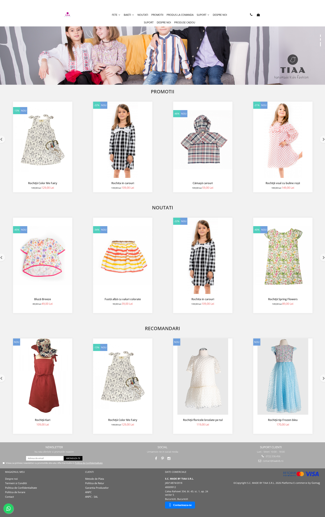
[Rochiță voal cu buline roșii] (282, 140)
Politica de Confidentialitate (89, 462)
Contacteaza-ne (182, 505)
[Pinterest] (163, 458)
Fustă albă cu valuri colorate (123, 299)
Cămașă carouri (203, 183)
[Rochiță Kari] (42, 376)
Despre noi (220, 14)
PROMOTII (157, 14)
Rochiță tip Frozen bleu (283, 420)
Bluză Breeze (42, 299)
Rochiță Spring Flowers (283, 299)
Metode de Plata (94, 478)
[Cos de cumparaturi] (258, 15)
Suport (149, 22)
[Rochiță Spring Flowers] (282, 255)
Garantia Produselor (97, 487)
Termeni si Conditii (16, 483)
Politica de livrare (15, 492)
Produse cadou (184, 22)
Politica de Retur (94, 483)
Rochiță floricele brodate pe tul (203, 420)
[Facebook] (156, 458)
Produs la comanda (180, 14)
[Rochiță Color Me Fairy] (42, 140)
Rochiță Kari (42, 420)
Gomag (315, 482)
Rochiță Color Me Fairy (42, 183)
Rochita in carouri (122, 183)
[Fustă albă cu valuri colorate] (122, 255)
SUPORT (202, 14)
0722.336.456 (272, 456)
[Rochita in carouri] (122, 140)
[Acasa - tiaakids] (77, 15)
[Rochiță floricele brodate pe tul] (202, 376)
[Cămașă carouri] (202, 139)
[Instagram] (169, 458)
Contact (9, 496)
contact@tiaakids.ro (272, 460)
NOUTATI (142, 14)
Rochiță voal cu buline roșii (283, 183)
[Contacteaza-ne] (251, 15)
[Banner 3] (162, 42)
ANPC (88, 492)
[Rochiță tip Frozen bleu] (282, 376)
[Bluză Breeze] (42, 255)
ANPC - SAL (91, 496)
